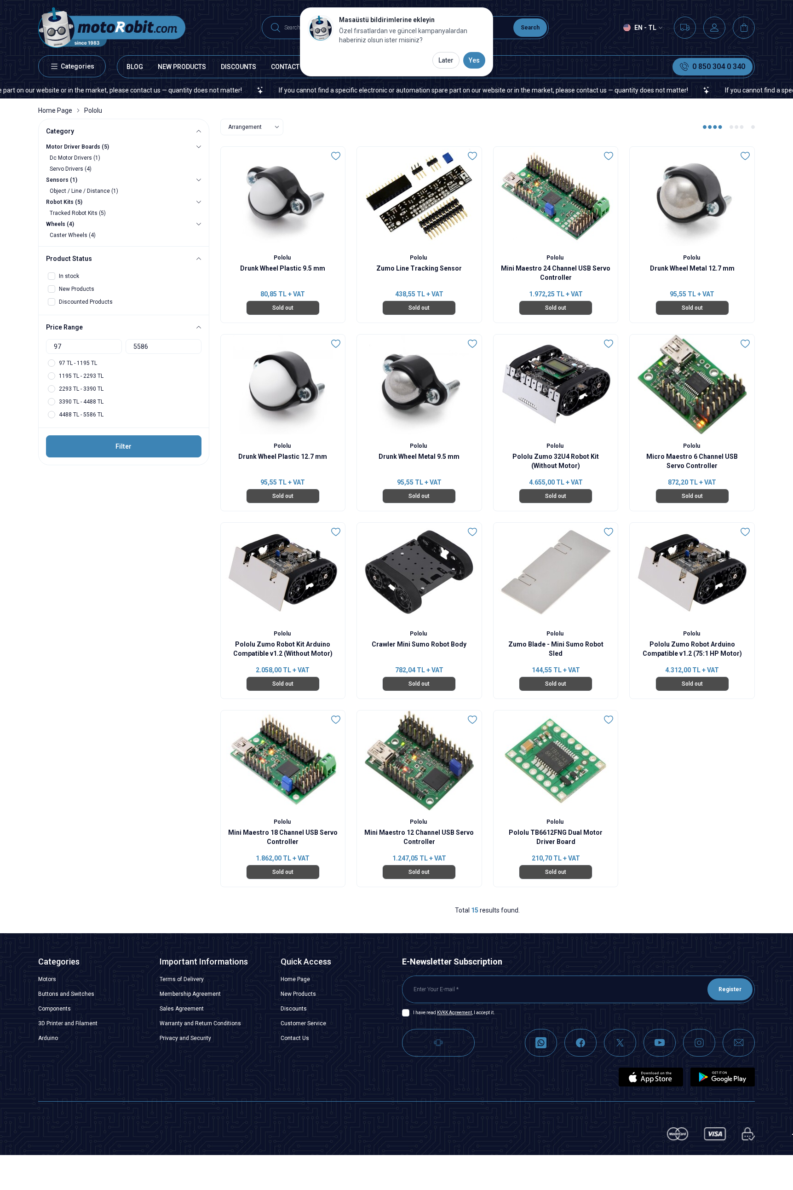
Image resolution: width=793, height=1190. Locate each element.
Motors (47, 979)
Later (446, 60)
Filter (123, 446)
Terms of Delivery (182, 979)
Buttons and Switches (66, 994)
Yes (474, 60)
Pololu (283, 257)
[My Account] (714, 28)
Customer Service (303, 1023)
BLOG (134, 66)
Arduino (48, 1038)
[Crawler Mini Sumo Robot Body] (419, 573)
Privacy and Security (185, 1038)
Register (729, 989)
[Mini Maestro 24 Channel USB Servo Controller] (556, 197)
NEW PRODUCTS (182, 66)
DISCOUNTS (238, 66)
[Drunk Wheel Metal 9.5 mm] (419, 384)
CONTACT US (290, 66)
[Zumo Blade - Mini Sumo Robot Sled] (556, 573)
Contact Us (295, 1038)
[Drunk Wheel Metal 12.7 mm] (692, 197)
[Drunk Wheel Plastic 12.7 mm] (283, 384)
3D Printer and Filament (68, 1023)
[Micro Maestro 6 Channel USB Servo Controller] (692, 384)
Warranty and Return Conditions (200, 1023)
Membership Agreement (190, 994)
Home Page (55, 110)
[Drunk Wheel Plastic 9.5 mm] (283, 197)
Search (530, 27)
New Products (298, 994)
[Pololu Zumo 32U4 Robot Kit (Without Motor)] (556, 384)
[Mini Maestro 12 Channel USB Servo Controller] (419, 760)
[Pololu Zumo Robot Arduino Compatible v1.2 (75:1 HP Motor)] (692, 573)
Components (54, 1008)
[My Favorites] (685, 28)
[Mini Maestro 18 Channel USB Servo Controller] (283, 760)
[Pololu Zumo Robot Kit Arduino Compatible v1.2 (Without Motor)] (283, 573)
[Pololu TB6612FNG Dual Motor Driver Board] (556, 760)
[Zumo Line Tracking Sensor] (419, 197)
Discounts (294, 1008)
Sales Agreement (182, 1008)
